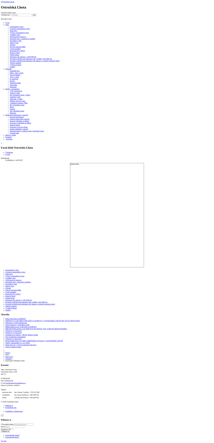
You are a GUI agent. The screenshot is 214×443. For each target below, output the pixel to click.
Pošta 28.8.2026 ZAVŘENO (15, 319)
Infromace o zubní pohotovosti (16, 323)
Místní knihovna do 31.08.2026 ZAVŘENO (21, 327)
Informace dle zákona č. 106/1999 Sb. (23, 57)
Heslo (3, 427)
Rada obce (13, 31)
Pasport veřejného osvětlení (19, 121)
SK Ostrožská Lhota (17, 111)
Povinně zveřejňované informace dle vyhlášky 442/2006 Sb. (31, 59)
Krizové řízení (15, 53)
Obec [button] (7, 25)
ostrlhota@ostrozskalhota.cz (16, 383)
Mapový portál (10, 135)
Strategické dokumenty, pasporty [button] (16, 115)
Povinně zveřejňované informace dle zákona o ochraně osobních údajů (34, 61)
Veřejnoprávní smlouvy (18, 37)
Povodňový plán (15, 41)
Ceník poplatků (15, 49)
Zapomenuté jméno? (12, 435)
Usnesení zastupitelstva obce (20, 29)
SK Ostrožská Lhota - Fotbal (20, 95)
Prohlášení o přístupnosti (14, 411)
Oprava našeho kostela (13, 347)
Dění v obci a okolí (16, 73)
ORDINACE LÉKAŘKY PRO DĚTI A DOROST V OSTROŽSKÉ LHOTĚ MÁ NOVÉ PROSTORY (42, 321)
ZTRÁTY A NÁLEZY (13, 331)
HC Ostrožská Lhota (17, 105)
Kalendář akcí (15, 71)
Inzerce (12, 81)
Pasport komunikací (17, 117)
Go (34, 15)
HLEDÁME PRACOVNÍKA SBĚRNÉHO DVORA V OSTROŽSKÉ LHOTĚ (34, 341)
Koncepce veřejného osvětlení (20, 123)
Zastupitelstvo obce (16, 27)
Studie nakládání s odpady (19, 129)
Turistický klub (15, 97)
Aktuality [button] (8, 69)
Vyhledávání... (6, 15)
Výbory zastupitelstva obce (19, 33)
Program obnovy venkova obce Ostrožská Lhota (27, 131)
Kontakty (8, 137)
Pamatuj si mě (6, 429)
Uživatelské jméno (7, 424)
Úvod (7, 23)
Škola (12, 107)
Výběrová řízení (15, 65)
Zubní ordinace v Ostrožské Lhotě (17, 325)
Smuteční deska (15, 83)
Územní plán (14, 133)
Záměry (12, 67)
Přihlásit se (9, 406)
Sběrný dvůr (14, 43)
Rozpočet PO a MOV (17, 51)
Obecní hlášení (15, 75)
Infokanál (13, 87)
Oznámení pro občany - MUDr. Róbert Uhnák (21, 335)
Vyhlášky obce (15, 35)
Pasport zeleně (15, 125)
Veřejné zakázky (15, 63)
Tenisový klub (15, 93)
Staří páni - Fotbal (16, 99)
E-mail (7, 154)
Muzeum (13, 113)
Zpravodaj (13, 85)
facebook (9, 139)
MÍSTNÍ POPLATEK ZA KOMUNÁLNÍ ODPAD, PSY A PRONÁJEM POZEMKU (36, 329)
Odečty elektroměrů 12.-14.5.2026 (17, 343)
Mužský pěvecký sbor (17, 101)
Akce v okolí (14, 77)
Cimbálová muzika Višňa (19, 103)
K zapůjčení (14, 79)
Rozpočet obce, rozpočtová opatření (22, 39)
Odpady (12, 45)
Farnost (12, 109)
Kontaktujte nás (10, 408)
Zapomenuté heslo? (12, 437)
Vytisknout (9, 152)
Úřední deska (14, 55)
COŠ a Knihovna (16, 91)
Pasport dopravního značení (19, 119)
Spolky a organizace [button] (12, 89)
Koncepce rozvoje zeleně (19, 127)
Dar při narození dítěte (18, 47)
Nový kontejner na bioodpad (15, 337)
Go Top (3, 441)
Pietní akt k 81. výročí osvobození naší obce (20, 345)
